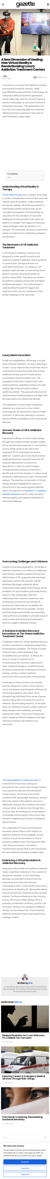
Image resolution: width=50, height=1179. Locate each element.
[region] (25, 1160)
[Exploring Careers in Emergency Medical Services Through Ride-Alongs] (25, 1057)
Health (18, 999)
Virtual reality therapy (12, 192)
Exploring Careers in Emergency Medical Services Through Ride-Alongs (23, 1075)
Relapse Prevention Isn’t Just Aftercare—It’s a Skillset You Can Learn (24, 1034)
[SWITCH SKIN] (48, 4)
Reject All (25, 1174)
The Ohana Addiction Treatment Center (20, 777)
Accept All (25, 1162)
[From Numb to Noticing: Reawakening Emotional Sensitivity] (25, 1098)
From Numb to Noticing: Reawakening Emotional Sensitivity (22, 1116)
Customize (25, 1168)
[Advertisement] (25, 147)
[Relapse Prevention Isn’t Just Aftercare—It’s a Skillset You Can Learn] (25, 1016)
